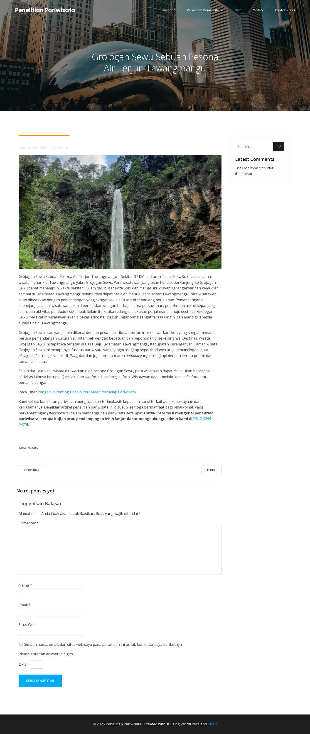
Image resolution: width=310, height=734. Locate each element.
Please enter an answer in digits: (46, 653)
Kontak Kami (285, 10)
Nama (25, 585)
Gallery (258, 10)
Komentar (29, 523)
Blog (238, 10)
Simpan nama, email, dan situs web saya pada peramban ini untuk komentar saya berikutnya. (103, 644)
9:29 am (60, 147)
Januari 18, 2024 (34, 147)
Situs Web (27, 624)
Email (25, 604)
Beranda (169, 10)
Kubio (213, 724)
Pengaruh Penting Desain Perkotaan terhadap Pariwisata (87, 391)
